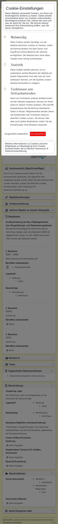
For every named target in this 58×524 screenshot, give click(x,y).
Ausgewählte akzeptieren (16, 133)
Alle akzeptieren (37, 133)
